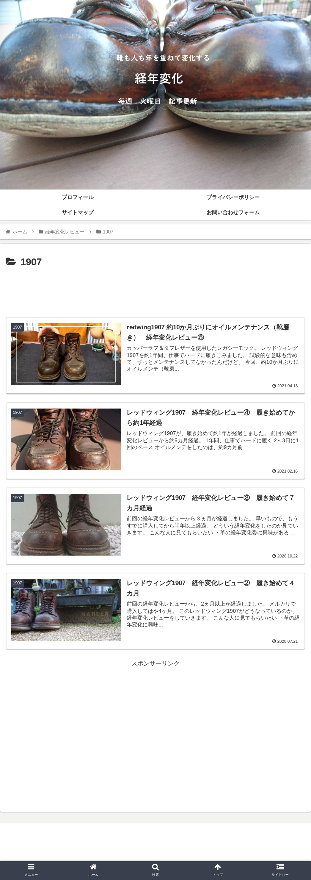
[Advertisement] (155, 292)
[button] (287, 704)
